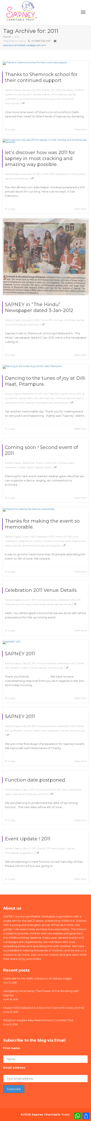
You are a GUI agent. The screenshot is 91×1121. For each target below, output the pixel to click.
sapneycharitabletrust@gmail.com (24, 45)
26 (83, 393)
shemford (28, 98)
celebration (11, 541)
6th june (73, 536)
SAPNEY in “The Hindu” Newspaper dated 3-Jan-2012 (39, 307)
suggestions (27, 852)
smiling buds (37, 545)
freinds (34, 667)
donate (37, 94)
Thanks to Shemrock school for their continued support (41, 77)
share (25, 545)
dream (25, 667)
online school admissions (69, 398)
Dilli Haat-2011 (51, 393)
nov (52, 398)
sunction (42, 794)
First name (11, 1048)
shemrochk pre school (48, 98)
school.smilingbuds (16, 324)
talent (47, 467)
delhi (29, 94)
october (22, 467)
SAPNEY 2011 (20, 654)
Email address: (14, 1067)
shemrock (67, 98)
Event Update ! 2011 (27, 839)
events (46, 94)
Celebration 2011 (45, 536)
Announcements (47, 599)
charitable (67, 90)
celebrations (62, 174)
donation (15, 667)
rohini (54, 94)
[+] (46, 63)
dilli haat (44, 398)
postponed (75, 789)
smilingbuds (12, 103)
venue (67, 604)
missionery (53, 730)
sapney (63, 94)
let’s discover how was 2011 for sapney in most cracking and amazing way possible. (40, 158)
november (11, 467)
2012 (58, 90)
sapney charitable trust (39, 402)
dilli (36, 398)
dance (22, 398)
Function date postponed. (35, 780)
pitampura (11, 402)
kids (43, 730)
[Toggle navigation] (83, 12)
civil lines (58, 541)
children (62, 462)
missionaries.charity (42, 604)
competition (11, 398)
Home (45, 174)
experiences (79, 541)
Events (46, 90)
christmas (20, 94)
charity (74, 174)
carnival (58, 320)
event (71, 462)
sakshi (82, 174)
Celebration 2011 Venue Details (41, 590)
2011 (53, 90)
